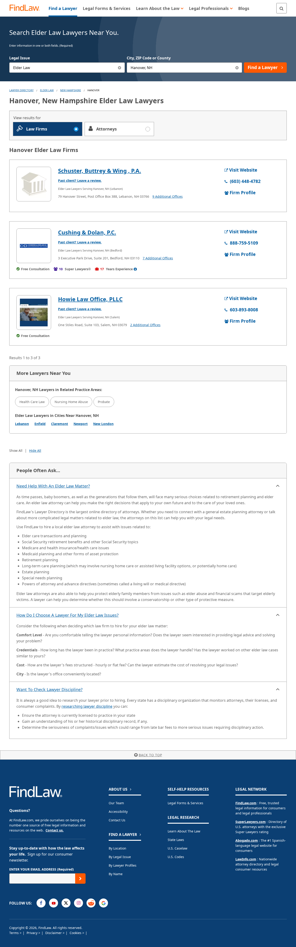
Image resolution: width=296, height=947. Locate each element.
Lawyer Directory (21, 90)
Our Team (116, 803)
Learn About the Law (184, 831)
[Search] (281, 8)
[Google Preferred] (103, 903)
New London (103, 424)
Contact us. (55, 830)
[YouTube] (53, 903)
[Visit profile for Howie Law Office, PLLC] (34, 312)
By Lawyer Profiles (122, 865)
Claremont (59, 424)
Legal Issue (19, 58)
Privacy (32, 933)
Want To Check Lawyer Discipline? (49, 689)
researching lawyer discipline (87, 706)
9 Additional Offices (167, 196)
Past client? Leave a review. (80, 180)
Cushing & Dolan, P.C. (87, 232)
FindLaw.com (245, 803)
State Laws (176, 840)
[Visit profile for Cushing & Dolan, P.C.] (34, 246)
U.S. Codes (176, 857)
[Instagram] (78, 903)
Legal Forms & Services (185, 803)
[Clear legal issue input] (119, 67)
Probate (104, 402)
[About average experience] (135, 269)
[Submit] (80, 878)
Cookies (76, 933)
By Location (117, 848)
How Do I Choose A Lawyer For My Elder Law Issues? (67, 615)
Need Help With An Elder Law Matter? (53, 486)
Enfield (40, 424)
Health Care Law (32, 402)
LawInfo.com (245, 859)
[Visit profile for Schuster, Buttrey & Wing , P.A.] (34, 184)
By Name (116, 874)
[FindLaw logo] (26, 8)
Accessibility (118, 811)
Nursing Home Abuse (71, 402)
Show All (15, 450)
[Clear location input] (237, 67)
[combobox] (67, 67)
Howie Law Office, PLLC (90, 299)
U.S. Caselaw (177, 848)
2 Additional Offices (145, 325)
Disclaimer (54, 933)
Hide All (35, 450)
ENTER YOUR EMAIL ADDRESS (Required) (41, 869)
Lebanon (22, 424)
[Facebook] (41, 903)
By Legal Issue (120, 857)
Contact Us (117, 820)
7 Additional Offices (158, 258)
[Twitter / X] (66, 903)
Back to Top (150, 755)
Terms (14, 933)
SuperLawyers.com (250, 822)
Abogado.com (246, 840)
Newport (81, 424)
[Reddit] (91, 903)
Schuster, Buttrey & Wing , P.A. (99, 170)
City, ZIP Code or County (149, 58)
